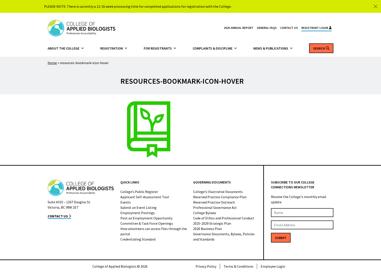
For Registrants (158, 48)
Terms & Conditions (238, 266)
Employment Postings (137, 213)
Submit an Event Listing (138, 207)
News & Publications (270, 48)
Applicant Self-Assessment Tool (144, 197)
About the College (63, 48)
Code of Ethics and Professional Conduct (223, 218)
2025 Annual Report (238, 28)
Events (125, 202)
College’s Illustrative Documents (218, 191)
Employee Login (273, 266)
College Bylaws (204, 213)
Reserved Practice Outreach (214, 202)
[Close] (375, 6)
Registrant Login (314, 28)
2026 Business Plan (207, 228)
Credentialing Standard (137, 239)
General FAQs (267, 28)
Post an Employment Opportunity (146, 218)
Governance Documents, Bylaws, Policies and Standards (224, 236)
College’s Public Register (139, 191)
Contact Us (289, 28)
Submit (281, 237)
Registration (111, 48)
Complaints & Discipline (212, 48)
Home (52, 63)
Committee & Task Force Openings (146, 223)
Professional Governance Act (215, 207)
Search (319, 48)
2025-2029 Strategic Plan (212, 223)
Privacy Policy (206, 266)
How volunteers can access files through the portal (153, 231)
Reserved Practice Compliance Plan (220, 197)
